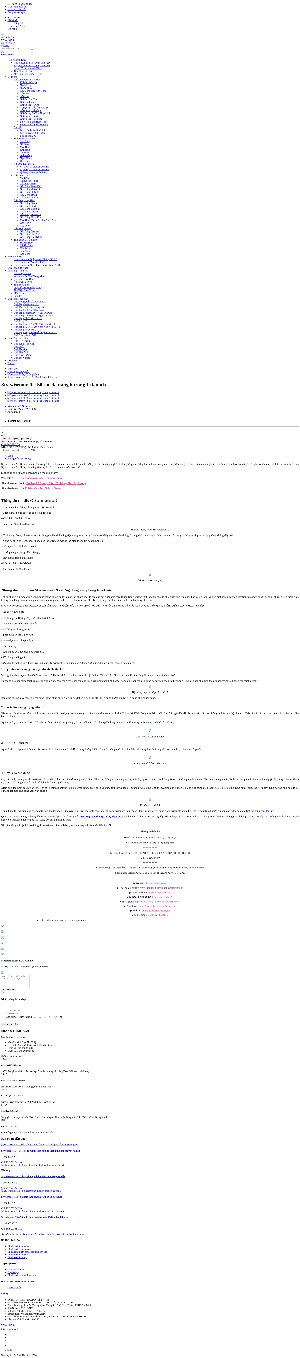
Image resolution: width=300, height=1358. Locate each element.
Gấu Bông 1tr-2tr (28, 194)
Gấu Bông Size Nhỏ (30, 234)
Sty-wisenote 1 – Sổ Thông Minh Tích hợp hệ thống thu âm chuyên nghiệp (40, 1150)
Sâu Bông (25, 251)
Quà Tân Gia (20, 349)
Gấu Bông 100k (28, 183)
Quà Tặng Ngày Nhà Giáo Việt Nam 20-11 (35, 332)
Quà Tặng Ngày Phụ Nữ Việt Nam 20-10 (34, 324)
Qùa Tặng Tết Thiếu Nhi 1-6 (28, 318)
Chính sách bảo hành (18, 1254)
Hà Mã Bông (26, 242)
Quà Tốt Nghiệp (22, 357)
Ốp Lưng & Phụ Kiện (18, 270)
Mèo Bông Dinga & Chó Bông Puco (38, 220)
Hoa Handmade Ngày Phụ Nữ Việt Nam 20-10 (37, 265)
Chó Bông (25, 141)
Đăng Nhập (19, 26)
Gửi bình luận (8, 989)
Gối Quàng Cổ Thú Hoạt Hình (35, 113)
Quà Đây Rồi (14, 1287)
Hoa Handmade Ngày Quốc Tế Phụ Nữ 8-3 (35, 259)
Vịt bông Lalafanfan (24, 164)
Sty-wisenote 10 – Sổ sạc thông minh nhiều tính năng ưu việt (33, 1176)
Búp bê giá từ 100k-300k (32, 133)
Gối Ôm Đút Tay (28, 99)
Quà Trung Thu (21, 321)
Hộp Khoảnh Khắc (17, 60)
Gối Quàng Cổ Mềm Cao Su (34, 107)
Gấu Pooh (25, 225)
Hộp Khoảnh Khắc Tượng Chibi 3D (32, 65)
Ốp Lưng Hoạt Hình (24, 279)
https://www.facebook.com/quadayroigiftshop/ (157, 887)
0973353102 (7, 39)
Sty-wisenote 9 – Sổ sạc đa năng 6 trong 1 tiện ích (32, 377)
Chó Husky (25, 223)
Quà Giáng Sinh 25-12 (25, 335)
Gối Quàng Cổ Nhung (31, 119)
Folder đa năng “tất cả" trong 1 (45, 488)
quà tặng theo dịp (90, 816)
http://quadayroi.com (156, 883)
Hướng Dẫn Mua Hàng (19, 458)
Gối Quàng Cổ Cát (29, 105)
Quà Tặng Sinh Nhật (24, 343)
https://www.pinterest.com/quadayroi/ (158, 906)
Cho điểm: (11, 1016)
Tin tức (11, 363)
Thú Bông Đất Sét (23, 71)
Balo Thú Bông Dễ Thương (34, 124)
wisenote (60, 1234)
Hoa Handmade (15, 256)
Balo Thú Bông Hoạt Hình (33, 121)
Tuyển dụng (13, 1272)
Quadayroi (27, 406)
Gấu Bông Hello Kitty (31, 217)
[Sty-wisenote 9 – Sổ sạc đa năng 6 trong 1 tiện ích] (33, 392)
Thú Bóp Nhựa (21, 284)
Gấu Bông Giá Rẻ (23, 175)
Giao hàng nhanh (9, 1329)
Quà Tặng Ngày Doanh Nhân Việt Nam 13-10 (37, 326)
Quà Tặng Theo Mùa (18, 298)
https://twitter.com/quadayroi (156, 910)
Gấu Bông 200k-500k (31, 189)
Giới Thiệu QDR (16, 1269)
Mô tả (10, 455)
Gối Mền (24, 96)
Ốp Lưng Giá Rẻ (22, 273)
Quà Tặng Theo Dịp (18, 338)
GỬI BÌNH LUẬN (10, 1024)
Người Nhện (26, 88)
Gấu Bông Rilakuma (30, 208)
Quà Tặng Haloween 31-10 (27, 329)
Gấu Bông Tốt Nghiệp (31, 237)
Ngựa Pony (25, 85)
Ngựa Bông (26, 158)
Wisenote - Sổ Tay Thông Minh (29, 276)
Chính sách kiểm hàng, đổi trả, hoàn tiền (27, 1251)
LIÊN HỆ (12, 360)
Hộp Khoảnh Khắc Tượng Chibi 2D (32, 62)
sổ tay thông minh (75, 1234)
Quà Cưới (19, 346)
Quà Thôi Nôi (21, 352)
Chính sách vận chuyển (19, 1249)
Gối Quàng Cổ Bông (30, 110)
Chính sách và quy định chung (23, 1275)
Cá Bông (24, 152)
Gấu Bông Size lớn (29, 231)
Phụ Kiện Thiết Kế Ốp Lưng (28, 287)
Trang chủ (13, 368)
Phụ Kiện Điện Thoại (24, 290)
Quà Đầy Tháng (22, 341)
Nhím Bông (26, 155)
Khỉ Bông (25, 149)
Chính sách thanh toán (19, 1246)
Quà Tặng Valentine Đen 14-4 (29, 310)
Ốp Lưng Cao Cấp (23, 282)
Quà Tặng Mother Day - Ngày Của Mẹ (33, 315)
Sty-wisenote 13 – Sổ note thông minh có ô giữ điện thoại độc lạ (34, 1217)
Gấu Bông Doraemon (30, 214)
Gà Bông (24, 144)
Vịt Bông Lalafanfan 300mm (34, 166)
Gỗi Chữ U (25, 93)
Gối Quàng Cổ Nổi (29, 116)
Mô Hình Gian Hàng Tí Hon (28, 74)
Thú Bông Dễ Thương (25, 138)
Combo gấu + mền (29, 180)
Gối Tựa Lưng (27, 102)
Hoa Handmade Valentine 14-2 (29, 262)
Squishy (18, 296)
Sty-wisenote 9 (29, 1234)
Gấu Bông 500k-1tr (29, 192)
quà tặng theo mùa (112, 816)
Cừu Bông (25, 248)
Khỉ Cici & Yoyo (28, 82)
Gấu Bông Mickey (29, 211)
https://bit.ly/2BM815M (157, 915)
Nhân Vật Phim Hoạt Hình (27, 79)
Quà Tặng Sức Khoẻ (18, 267)
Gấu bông (12, 76)
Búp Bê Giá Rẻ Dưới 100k (33, 130)
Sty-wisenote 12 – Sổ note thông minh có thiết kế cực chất (31, 1196)
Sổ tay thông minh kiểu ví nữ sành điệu (39, 478)
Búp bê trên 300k (28, 135)
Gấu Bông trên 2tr (29, 197)
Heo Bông (25, 161)
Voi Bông (25, 178)
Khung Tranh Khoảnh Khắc (28, 68)
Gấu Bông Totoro (29, 203)
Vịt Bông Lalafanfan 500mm (34, 169)
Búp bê (17, 127)
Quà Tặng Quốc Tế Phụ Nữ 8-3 (29, 301)
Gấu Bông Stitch (28, 206)
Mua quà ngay (16, 438)
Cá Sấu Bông (26, 245)
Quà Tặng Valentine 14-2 (26, 304)
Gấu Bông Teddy (22, 228)
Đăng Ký (18, 23)
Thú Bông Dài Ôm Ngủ (26, 239)
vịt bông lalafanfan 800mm (33, 172)
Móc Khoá (19, 293)
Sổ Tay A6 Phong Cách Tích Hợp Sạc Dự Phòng (56, 483)
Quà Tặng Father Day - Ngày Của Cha (33, 312)
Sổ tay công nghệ (46, 1234)
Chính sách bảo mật (17, 1257)
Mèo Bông (25, 147)
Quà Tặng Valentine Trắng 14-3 (29, 307)
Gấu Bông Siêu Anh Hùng (33, 90)
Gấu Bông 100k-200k (31, 186)
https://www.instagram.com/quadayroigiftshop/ (157, 901)
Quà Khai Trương (22, 355)
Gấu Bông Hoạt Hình (24, 200)
